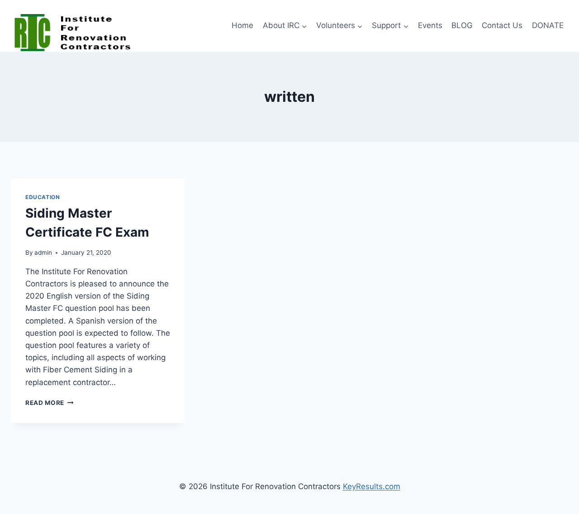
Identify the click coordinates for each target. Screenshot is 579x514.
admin (43, 252)
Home (242, 25)
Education (42, 197)
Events (430, 25)
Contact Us (502, 25)
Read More (49, 402)
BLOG (462, 25)
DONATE (548, 25)
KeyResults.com (371, 486)
